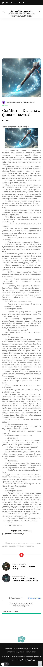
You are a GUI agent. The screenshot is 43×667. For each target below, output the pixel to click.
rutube (24, 2)
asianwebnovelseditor (13, 102)
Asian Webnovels (21, 11)
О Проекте (8, 649)
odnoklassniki (20, 2)
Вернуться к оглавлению (21, 530)
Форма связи (31, 652)
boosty (11, 2)
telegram (3, 2)
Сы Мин (5, 105)
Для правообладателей (15, 652)
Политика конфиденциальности (26, 649)
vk (7, 2)
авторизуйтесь (35, 598)
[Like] (21, 555)
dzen (16, 2)
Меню (39, 12)
